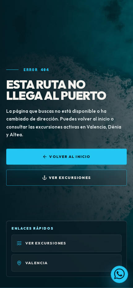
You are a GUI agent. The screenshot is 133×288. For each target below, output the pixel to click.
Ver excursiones (70, 177)
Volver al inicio (69, 156)
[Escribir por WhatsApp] (119, 274)
